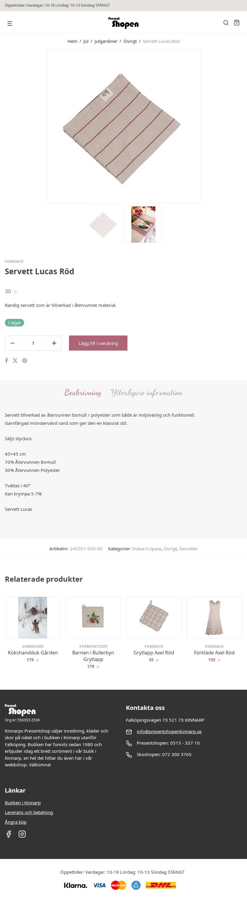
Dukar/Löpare (146, 548)
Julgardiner (106, 41)
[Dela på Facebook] (6, 361)
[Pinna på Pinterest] (25, 361)
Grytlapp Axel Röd (153, 652)
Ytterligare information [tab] (147, 392)
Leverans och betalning (29, 812)
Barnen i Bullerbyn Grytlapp (93, 656)
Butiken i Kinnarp (23, 803)
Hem (72, 41)
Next (241, 125)
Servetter (188, 548)
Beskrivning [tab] (82, 392)
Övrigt (130, 41)
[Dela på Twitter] (15, 361)
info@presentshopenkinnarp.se (169, 731)
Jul (86, 41)
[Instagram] (22, 836)
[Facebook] (8, 836)
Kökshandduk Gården (33, 652)
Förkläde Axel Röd (214, 652)
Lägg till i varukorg (98, 343)
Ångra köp (16, 822)
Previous (6, 125)
